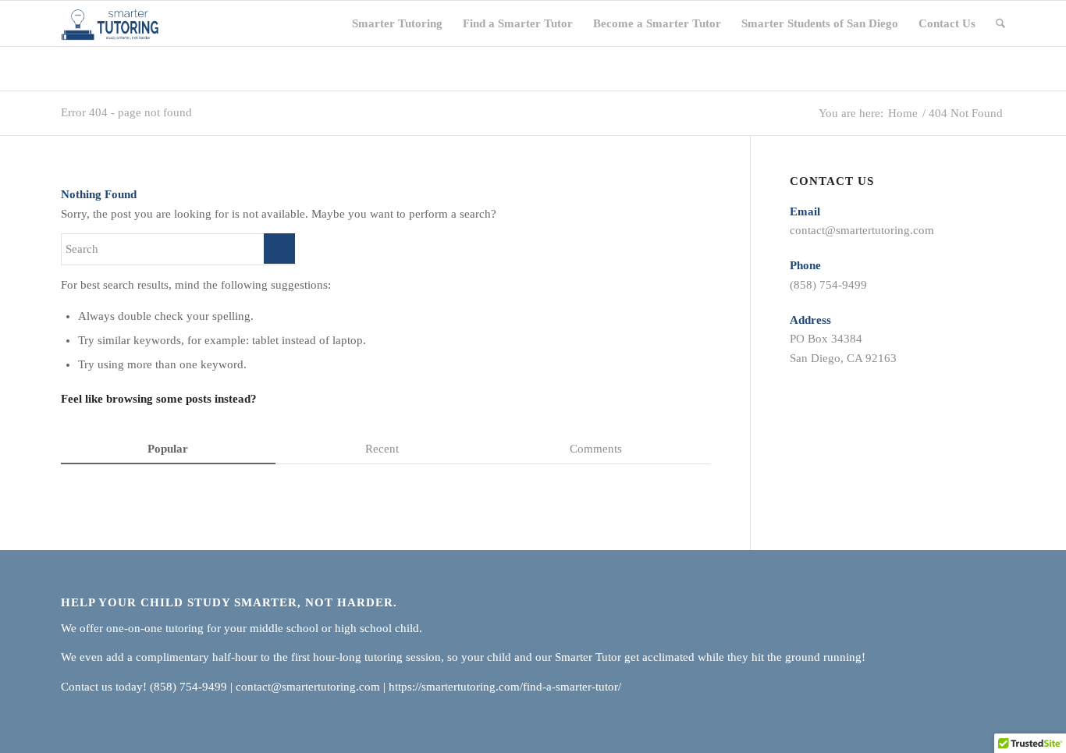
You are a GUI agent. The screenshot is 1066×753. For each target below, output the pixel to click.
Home (903, 113)
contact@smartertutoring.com (862, 230)
